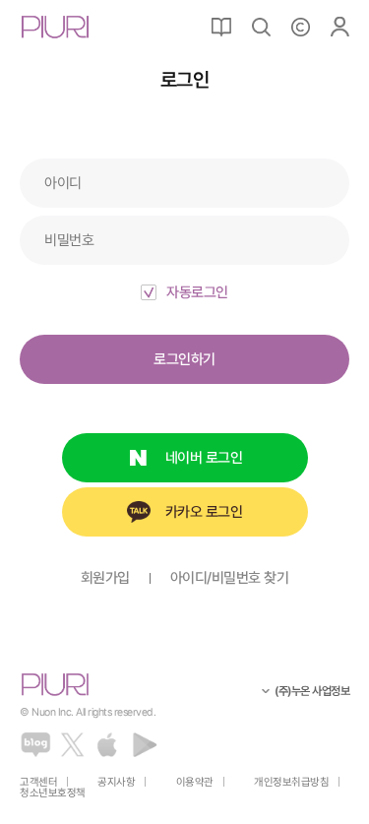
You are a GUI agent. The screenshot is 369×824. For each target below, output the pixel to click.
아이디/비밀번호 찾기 (229, 578)
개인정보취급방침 (291, 782)
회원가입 (105, 578)
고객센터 (38, 782)
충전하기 (300, 26)
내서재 (221, 26)
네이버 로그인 (204, 458)
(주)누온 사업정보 (312, 691)
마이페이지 (339, 26)
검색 (261, 26)
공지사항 (116, 782)
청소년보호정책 (53, 793)
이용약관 (195, 782)
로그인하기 (184, 359)
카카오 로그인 (204, 512)
